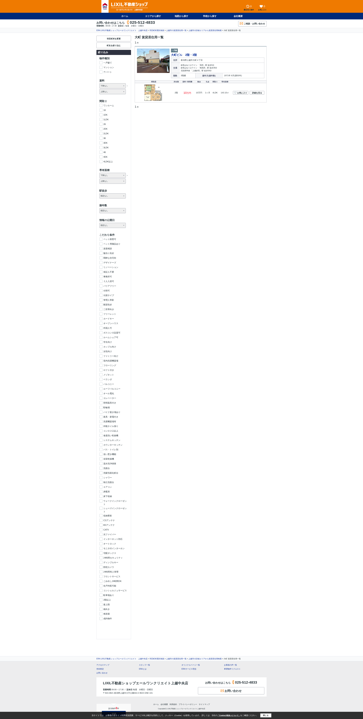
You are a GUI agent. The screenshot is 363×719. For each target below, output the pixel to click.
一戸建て (107, 62)
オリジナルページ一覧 (191, 665)
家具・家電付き (110, 417)
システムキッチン (111, 440)
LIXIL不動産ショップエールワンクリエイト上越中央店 (145, 683)
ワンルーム (108, 105)
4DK (105, 157)
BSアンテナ (109, 525)
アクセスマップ (102, 665)
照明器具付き (109, 403)
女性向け (107, 351)
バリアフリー (109, 286)
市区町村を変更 (114, 39)
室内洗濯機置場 (110, 361)
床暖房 (106, 491)
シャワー (107, 477)
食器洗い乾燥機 (110, 435)
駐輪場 (106, 407)
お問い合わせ (101, 673)
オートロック (109, 544)
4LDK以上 (108, 161)
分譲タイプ (108, 295)
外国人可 (107, 328)
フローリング (109, 365)
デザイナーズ (109, 262)
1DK (105, 115)
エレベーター (109, 398)
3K (104, 138)
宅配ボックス (109, 553)
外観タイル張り (110, 426)
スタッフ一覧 (144, 665)
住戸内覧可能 (109, 586)
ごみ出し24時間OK (112, 581)
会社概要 (238, 16)
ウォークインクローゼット (115, 501)
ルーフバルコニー (111, 389)
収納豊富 (107, 515)
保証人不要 (108, 272)
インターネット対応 (113, 539)
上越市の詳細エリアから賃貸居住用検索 (205, 30)
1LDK (106, 119)
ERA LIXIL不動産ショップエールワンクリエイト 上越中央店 (121, 30)
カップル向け (109, 346)
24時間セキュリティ (113, 558)
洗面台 (106, 468)
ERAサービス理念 (189, 669)
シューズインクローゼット (115, 508)
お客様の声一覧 (230, 665)
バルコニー (108, 384)
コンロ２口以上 (110, 431)
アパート (107, 72)
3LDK (106, 147)
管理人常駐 (108, 300)
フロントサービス (111, 576)
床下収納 (107, 496)
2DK (105, 129)
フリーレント (109, 314)
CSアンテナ (109, 520)
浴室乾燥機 (108, 459)
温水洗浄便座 (109, 463)
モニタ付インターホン (114, 548)
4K (104, 152)
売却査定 (100, 669)
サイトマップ (204, 704)
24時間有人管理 (110, 572)
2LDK (106, 133)
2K (104, 124)
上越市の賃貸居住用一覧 (176, 30)
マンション (108, 67)
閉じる (266, 715)
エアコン (107, 487)
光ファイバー (109, 534)
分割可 (106, 290)
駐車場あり (108, 595)
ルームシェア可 (110, 337)
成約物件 (107, 618)
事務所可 (107, 276)
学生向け (107, 342)
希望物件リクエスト (232, 669)
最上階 (106, 604)
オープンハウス (110, 323)
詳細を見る (257, 93)
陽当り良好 (108, 253)
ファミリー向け (110, 356)
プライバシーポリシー (188, 704)
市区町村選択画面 (156, 30)
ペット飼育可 (109, 239)
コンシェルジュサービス (115, 590)
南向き (106, 609)
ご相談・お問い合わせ (254, 23)
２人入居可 (108, 281)
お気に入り (242, 93)
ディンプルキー (110, 562)
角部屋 (106, 614)
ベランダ (107, 379)
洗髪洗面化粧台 (110, 473)
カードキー (108, 318)
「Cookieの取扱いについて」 (229, 715)
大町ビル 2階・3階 (184, 54)
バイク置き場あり (111, 412)
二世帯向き (108, 309)
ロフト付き (108, 370)
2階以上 (107, 600)
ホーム (124, 16)
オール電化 (108, 393)
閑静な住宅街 (109, 258)
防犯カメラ (108, 567)
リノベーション (110, 267)
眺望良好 (107, 304)
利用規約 (173, 704)
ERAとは (142, 669)
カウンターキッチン (113, 445)
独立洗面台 (108, 482)
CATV (106, 529)
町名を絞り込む (114, 45)
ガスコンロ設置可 (111, 332)
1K (104, 110)
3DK (105, 143)
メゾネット (108, 375)
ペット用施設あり (111, 244)
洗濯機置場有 (109, 421)
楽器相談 (107, 248)
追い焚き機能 (109, 454)
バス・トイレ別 (110, 449)
